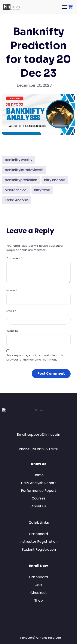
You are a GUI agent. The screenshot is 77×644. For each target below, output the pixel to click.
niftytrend (42, 190)
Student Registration (38, 549)
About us (38, 506)
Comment (14, 258)
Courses (38, 498)
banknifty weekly (18, 159)
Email (11, 311)
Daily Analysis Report (38, 482)
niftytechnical (16, 190)
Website (12, 331)
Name (11, 290)
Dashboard (38, 533)
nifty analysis (54, 179)
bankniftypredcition (21, 179)
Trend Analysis (16, 200)
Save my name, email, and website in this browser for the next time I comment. (35, 357)
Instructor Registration (38, 541)
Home (39, 475)
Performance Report (38, 490)
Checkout (38, 592)
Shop (38, 600)
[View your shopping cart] (71, 7)
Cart (38, 584)
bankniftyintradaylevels (24, 169)
